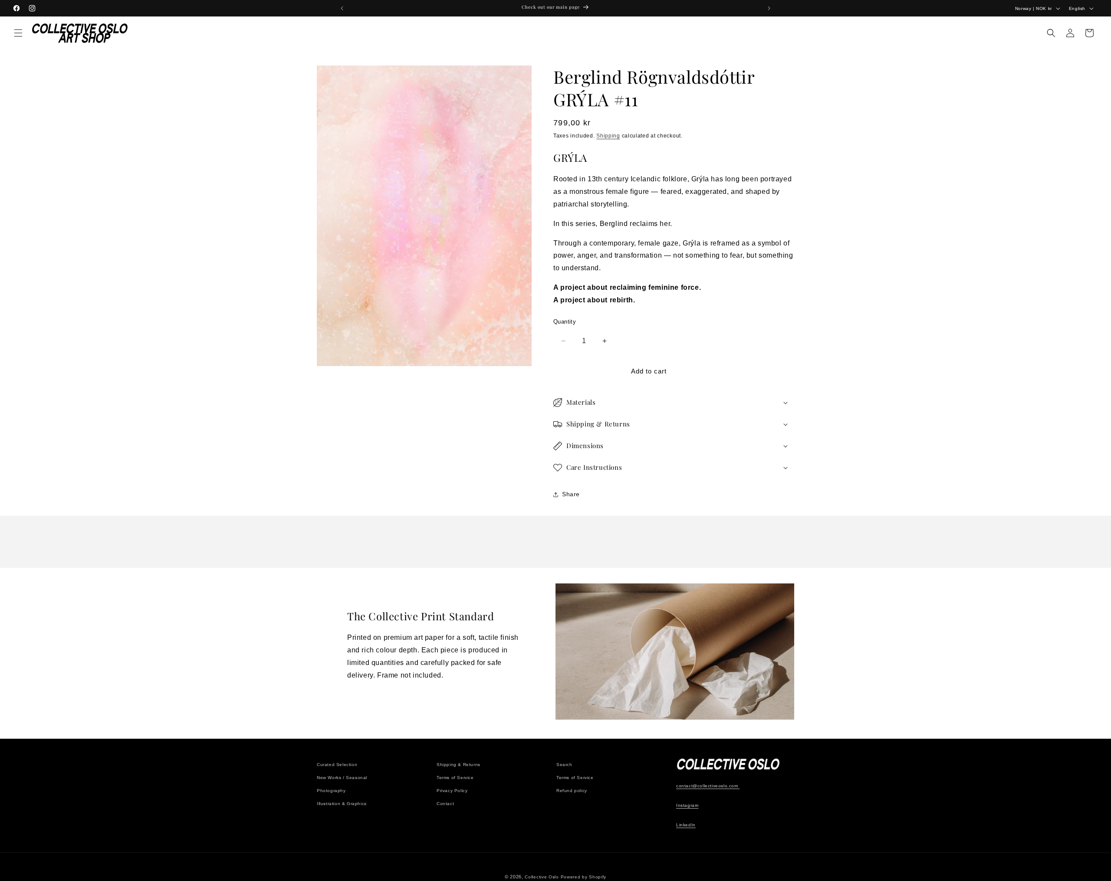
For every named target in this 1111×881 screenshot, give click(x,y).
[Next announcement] (769, 8)
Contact (445, 803)
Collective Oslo (542, 876)
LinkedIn (686, 824)
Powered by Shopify (584, 876)
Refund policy (571, 790)
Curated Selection (337, 764)
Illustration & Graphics (342, 803)
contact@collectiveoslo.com (708, 785)
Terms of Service (455, 777)
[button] (18, 33)
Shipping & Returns (458, 764)
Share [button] (571, 494)
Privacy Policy (452, 790)
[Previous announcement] (342, 8)
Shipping (608, 136)
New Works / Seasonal (342, 777)
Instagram (687, 805)
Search (564, 764)
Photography (331, 790)
